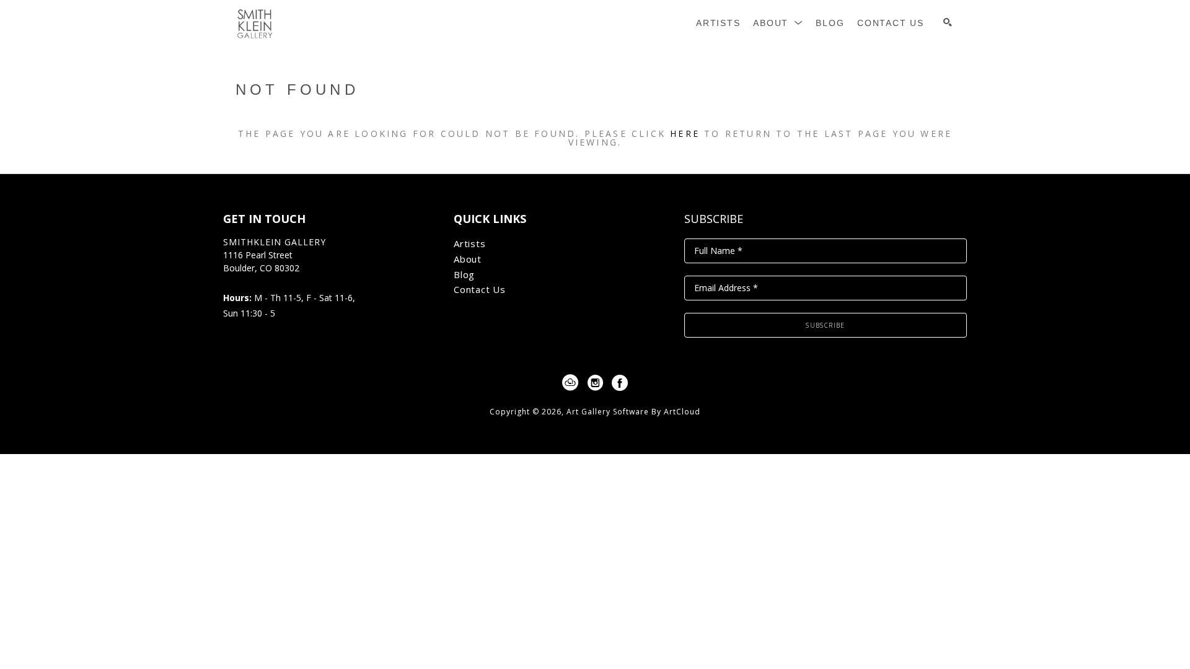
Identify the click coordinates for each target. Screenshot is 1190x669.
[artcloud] (570, 383)
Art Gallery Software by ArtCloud (633, 411)
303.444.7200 (249, 281)
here (685, 133)
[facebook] (620, 383)
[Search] (947, 22)
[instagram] (595, 383)
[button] (778, 23)
